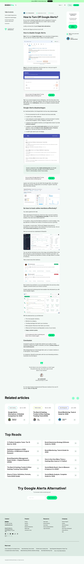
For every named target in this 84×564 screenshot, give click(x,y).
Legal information (46, 528)
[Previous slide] (73, 398)
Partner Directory (46, 523)
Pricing (70, 5)
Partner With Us (65, 530)
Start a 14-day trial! (32, 388)
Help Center (45, 521)
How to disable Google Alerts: (11, 15)
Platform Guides (38, 407)
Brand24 (8, 5)
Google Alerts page (37, 36)
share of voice (39, 127)
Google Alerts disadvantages (10, 17)
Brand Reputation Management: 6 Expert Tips (58, 548)
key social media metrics (41, 126)
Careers (63, 523)
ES (7, 535)
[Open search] (16, 5)
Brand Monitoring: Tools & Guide (28, 548)
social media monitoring (32, 228)
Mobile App (27, 528)
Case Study (45, 525)
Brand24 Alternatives (29, 526)
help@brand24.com (8, 524)
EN (64, 5)
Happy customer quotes (32, 330)
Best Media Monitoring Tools (46, 550)
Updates (26, 525)
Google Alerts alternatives (44, 26)
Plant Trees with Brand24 (67, 528)
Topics (60, 5)
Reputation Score (48, 127)
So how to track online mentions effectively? (9, 20)
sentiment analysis (30, 124)
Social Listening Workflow (48, 526)
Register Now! (50, 1)
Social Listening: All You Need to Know (12, 548)
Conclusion (7, 23)
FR (11, 535)
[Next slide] (77, 398)
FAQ (63, 531)
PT (9, 535)
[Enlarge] (58, 41)
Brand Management (63, 407)
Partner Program (65, 521)
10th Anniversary (65, 525)
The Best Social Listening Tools (42, 548)
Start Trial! (76, 5)
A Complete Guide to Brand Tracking (12, 550)
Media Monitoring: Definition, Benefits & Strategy (30, 550)
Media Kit (64, 526)
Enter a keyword (73, 27)
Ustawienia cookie (28, 530)
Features (26, 523)
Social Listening (13, 407)
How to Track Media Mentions (60, 550)
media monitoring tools (44, 168)
